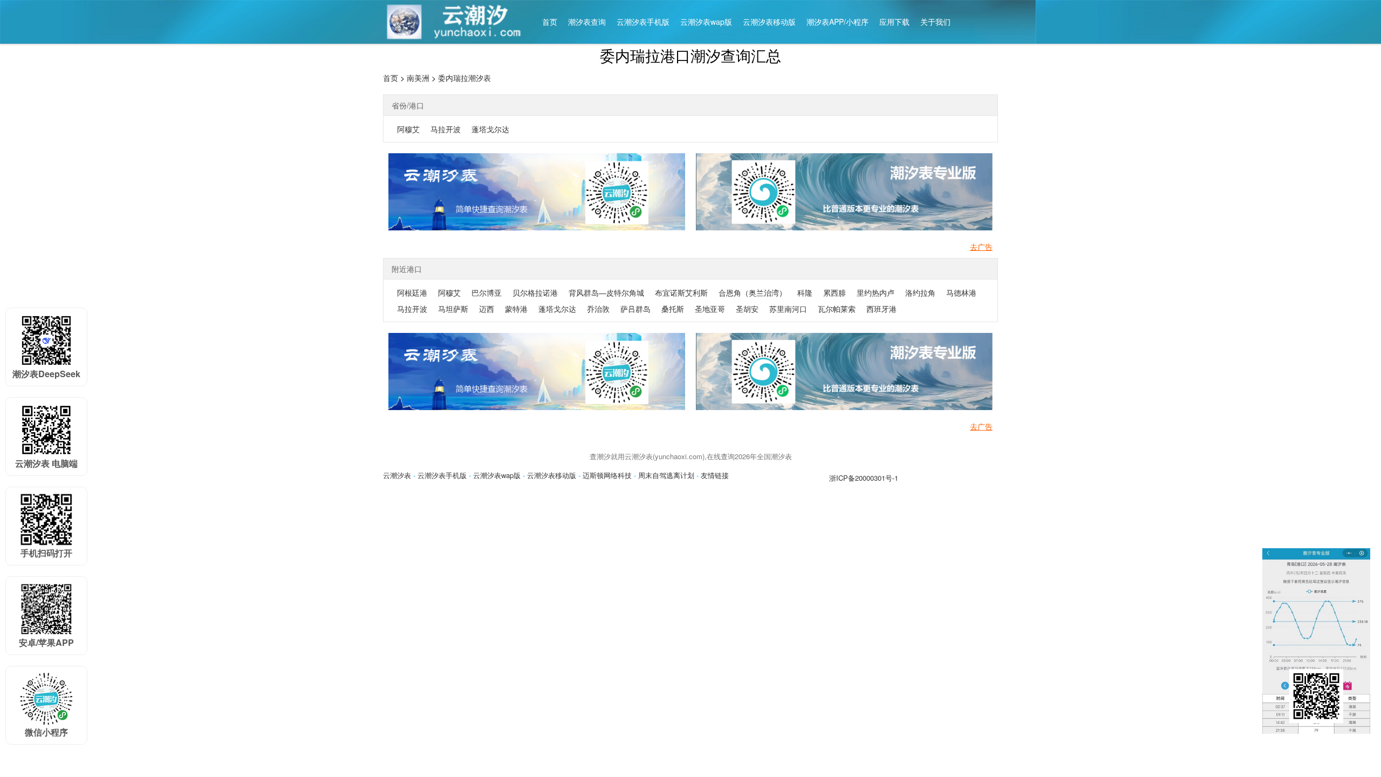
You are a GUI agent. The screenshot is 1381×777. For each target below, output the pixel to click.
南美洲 (418, 77)
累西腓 (834, 292)
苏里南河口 (788, 308)
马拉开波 (445, 129)
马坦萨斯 (453, 308)
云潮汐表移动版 (769, 21)
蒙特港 (516, 308)
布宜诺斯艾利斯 (681, 292)
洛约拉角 (920, 292)
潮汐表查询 (587, 21)
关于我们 (935, 21)
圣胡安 (747, 308)
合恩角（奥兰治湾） (753, 292)
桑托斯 (672, 308)
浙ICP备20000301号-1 (863, 478)
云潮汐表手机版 (643, 21)
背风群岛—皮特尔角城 (606, 292)
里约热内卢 (875, 292)
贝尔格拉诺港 (535, 292)
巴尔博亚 (486, 292)
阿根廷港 (412, 292)
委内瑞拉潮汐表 (464, 77)
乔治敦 (598, 308)
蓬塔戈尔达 (490, 129)
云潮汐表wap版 (706, 21)
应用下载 (894, 21)
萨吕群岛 (635, 308)
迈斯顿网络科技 (607, 475)
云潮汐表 (397, 475)
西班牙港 (881, 308)
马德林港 (961, 292)
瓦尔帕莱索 (837, 308)
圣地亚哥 (710, 308)
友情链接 (715, 475)
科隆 (804, 292)
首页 (549, 21)
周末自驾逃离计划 (666, 475)
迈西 (486, 308)
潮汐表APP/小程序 (837, 21)
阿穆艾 (408, 129)
